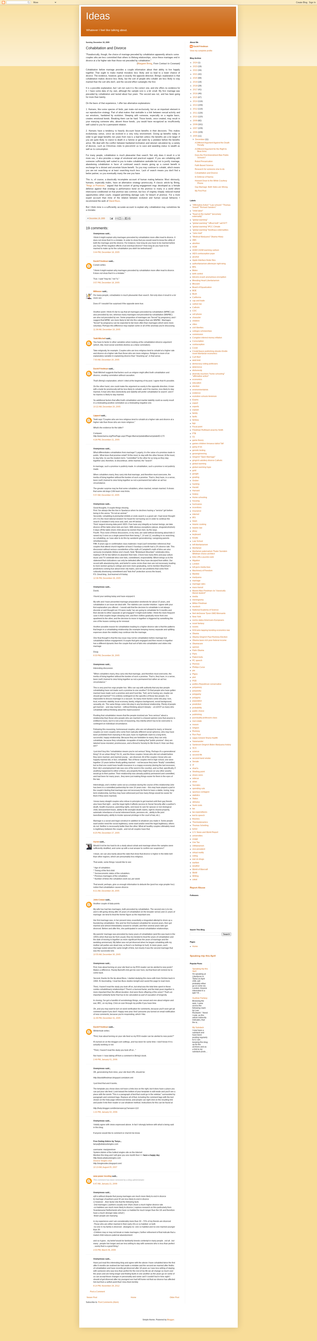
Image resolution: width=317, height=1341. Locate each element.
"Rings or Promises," (96, 185)
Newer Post (92, 1297)
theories (196, 819)
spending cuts (198, 788)
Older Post (174, 1297)
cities (194, 324)
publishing (197, 714)
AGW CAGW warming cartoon (205, 250)
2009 (195, 120)
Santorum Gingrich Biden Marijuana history (211, 745)
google (195, 474)
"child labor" (197, 211)
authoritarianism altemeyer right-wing (209, 263)
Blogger (170, 1320)
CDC (194, 311)
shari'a (195, 768)
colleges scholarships (202, 331)
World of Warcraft (200, 869)
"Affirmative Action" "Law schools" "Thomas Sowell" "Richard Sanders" (211, 206)
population (197, 701)
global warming (199, 464)
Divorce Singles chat (102, 1161)
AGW (194, 247)
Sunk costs (197, 805)
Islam (194, 521)
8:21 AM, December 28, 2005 (106, 891)
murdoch (196, 606)
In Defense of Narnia (204, 177)
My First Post (200, 191)
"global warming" (200, 220)
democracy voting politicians (205, 364)
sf (193, 765)
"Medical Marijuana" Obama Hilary (207, 237)
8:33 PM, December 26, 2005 (106, 655)
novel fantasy (198, 623)
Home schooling (199, 497)
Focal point (197, 427)
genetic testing (198, 450)
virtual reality (198, 852)
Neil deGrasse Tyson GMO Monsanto (209, 613)
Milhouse (97, 291)
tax (193, 808)
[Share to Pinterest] (129, 218)
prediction (196, 704)
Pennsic (196, 664)
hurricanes (197, 504)
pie (193, 670)
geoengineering (199, 453)
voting (195, 856)
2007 (195, 128)
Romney (196, 731)
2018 (195, 86)
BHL (194, 267)
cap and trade (198, 300)
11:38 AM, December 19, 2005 (106, 329)
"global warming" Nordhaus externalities (210, 230)
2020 (195, 78)
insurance (196, 511)
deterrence (197, 367)
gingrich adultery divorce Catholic (207, 460)
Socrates (196, 785)
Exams (195, 400)
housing (196, 501)
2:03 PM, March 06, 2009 (104, 1250)
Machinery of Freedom (202, 570)
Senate (195, 761)
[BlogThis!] (120, 218)
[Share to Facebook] (126, 218)
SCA (194, 748)
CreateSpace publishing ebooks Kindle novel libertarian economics (210, 352)
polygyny (196, 697)
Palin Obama (198, 650)
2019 (195, 82)
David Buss (114, 201)
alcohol (195, 257)
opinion (195, 647)
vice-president (198, 849)
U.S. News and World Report (205, 832)
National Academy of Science (205, 610)
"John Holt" (197, 233)
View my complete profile (201, 51)
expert (195, 403)
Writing (195, 876)
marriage (196, 580)
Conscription (198, 341)
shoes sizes (197, 775)
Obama (195, 633)
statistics (196, 795)
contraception (198, 344)
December (200, 139)
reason (195, 724)
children (196, 321)
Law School (197, 541)
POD (194, 681)
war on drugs (198, 859)
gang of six (197, 447)
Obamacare (197, 643)
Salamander (197, 741)
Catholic (196, 307)
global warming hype (201, 467)
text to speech (198, 815)
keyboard (196, 534)
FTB (194, 433)
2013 (195, 105)
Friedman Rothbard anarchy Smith (207, 430)
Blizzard (196, 284)
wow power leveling (102, 1176)
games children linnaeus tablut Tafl (208, 443)
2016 (195, 93)
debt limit (196, 360)
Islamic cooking (199, 524)
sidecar (195, 778)
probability (197, 708)
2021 (195, 74)
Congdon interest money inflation (207, 337)
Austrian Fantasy (199, 998)
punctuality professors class (204, 718)
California (196, 297)
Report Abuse (197, 887)
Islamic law (197, 528)
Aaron (96, 842)
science (195, 751)
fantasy (195, 420)
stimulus (196, 802)
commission (197, 334)
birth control (197, 274)
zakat (194, 879)
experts (195, 406)
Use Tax (196, 842)
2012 (195, 109)
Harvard (196, 490)
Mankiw (195, 574)
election (195, 386)
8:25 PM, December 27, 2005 (106, 833)
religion (195, 728)
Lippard (96, 415)
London (195, 564)
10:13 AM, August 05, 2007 (105, 1167)
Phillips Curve (198, 667)
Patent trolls (197, 657)
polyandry (196, 691)
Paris (194, 654)
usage (195, 839)
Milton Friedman (199, 603)
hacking (195, 484)
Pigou (195, 674)
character (196, 317)
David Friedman (100, 261)
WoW (194, 873)
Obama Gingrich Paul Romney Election (210, 637)
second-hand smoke (201, 758)
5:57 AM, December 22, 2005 (106, 495)
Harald (195, 487)
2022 (195, 70)
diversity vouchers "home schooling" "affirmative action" (208, 375)
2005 (195, 136)
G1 (193, 437)
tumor (194, 829)
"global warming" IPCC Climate (206, 226)
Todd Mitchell (99, 338)
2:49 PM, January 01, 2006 (105, 1059)
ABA (194, 240)
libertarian (196, 548)
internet (195, 514)
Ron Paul (196, 734)
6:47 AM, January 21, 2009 (105, 1184)
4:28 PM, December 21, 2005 (106, 440)
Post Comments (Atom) (108, 1302)
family (195, 413)
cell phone (197, 314)
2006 (195, 132)
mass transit (197, 587)
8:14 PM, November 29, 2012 (106, 1286)
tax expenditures (199, 812)
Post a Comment (97, 1291)
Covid (195, 348)
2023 (195, 66)
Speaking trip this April (203, 955)
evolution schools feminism (204, 396)
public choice (198, 711)
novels (195, 627)
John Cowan (99, 900)
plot (194, 677)
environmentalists (200, 390)
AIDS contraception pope (203, 253)
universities (197, 836)
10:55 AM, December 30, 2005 (107, 954)
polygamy (196, 694)
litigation (196, 560)
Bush (194, 294)
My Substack (198, 1027)
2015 (195, 97)
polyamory (197, 687)
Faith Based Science (204, 165)
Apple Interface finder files (204, 260)
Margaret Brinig (145, 63)
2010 (195, 116)
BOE (194, 290)
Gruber (195, 480)
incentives (196, 507)
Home (133, 1297)
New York (196, 616)
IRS (194, 517)
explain (195, 410)
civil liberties (197, 327)
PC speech (197, 660)
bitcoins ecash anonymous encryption (209, 277)
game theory (198, 440)
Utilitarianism (198, 846)
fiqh (194, 423)
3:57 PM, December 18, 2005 (106, 282)
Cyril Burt (196, 357)
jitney (194, 531)
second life (197, 755)
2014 (195, 101)
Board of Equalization (202, 287)
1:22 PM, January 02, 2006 (105, 1112)
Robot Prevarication (204, 161)
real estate (197, 721)
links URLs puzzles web (203, 557)
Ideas (98, 15)
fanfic (194, 416)
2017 (195, 89)
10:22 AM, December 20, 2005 (107, 407)
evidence (196, 393)
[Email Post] (111, 218)
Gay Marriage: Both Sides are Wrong (211, 187)
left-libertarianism (200, 544)
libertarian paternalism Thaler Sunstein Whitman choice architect (209, 552)
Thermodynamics (200, 822)
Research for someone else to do (210, 169)
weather (196, 866)
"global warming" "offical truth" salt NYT (209, 223)
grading (195, 477)
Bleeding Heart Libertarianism (205, 280)
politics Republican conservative (206, 684)
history (195, 494)
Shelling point (198, 771)
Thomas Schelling (200, 825)
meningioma (198, 600)
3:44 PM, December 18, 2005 (106, 252)
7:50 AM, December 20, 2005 (106, 360)
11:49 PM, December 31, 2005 (107, 1018)
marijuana (196, 577)
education (196, 383)
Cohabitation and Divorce (206, 173)
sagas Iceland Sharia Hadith (205, 738)
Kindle (195, 538)
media (195, 596)
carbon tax (197, 304)
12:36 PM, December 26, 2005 (107, 578)
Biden (195, 270)
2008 (195, 124)
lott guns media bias (201, 567)
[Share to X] (123, 218)
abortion (196, 243)
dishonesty (197, 370)
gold (194, 470)
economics (197, 379)
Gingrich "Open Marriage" (203, 457)
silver (194, 782)
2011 (195, 113)
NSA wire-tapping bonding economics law (211, 630)
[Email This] (116, 218)
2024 (195, 62)
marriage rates (198, 584)
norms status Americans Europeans (208, 620)
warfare (195, 862)
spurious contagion (201, 792)
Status (195, 798)
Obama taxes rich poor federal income (209, 640)
